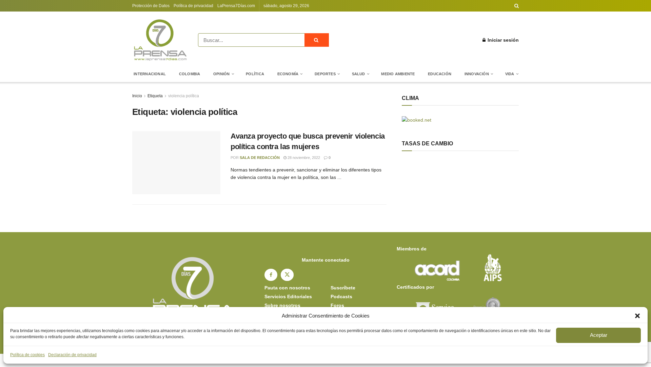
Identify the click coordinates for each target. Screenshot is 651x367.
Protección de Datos (151, 5)
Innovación (477, 74)
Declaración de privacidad (72, 354)
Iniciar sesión (502, 40)
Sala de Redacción (260, 158)
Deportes (325, 74)
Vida (509, 74)
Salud (358, 74)
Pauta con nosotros (287, 287)
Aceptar (598, 335)
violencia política (183, 96)
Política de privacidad (193, 5)
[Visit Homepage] (160, 40)
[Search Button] (516, 6)
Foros (337, 305)
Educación (439, 74)
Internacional (150, 74)
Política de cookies (27, 354)
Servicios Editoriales (288, 296)
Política (255, 74)
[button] (637, 315)
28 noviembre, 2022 (303, 158)
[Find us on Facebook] (270, 275)
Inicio (137, 96)
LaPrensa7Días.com (236, 5)
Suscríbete (343, 287)
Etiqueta (155, 96)
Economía (288, 74)
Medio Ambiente (398, 74)
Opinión (221, 74)
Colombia (189, 74)
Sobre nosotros (282, 305)
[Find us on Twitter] (287, 275)
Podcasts (341, 296)
